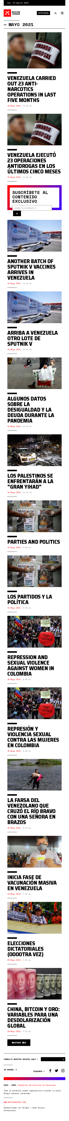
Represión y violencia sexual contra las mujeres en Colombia (33, 737)
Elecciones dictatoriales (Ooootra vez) (25, 949)
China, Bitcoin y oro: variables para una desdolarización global (33, 1017)
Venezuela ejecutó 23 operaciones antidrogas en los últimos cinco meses (34, 163)
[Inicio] (12, 13)
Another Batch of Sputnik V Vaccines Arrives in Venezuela (31, 269)
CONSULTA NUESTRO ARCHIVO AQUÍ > (21, 1059)
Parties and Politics (33, 541)
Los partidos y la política (29, 599)
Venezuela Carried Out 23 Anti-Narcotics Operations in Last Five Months (31, 89)
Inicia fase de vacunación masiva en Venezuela (31, 883)
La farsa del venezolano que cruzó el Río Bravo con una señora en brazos (31, 811)
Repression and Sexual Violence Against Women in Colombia (30, 665)
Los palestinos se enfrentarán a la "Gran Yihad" (30, 481)
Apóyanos (43, 13)
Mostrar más (19, 1042)
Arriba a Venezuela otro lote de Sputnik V (32, 338)
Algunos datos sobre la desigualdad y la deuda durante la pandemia (30, 409)
